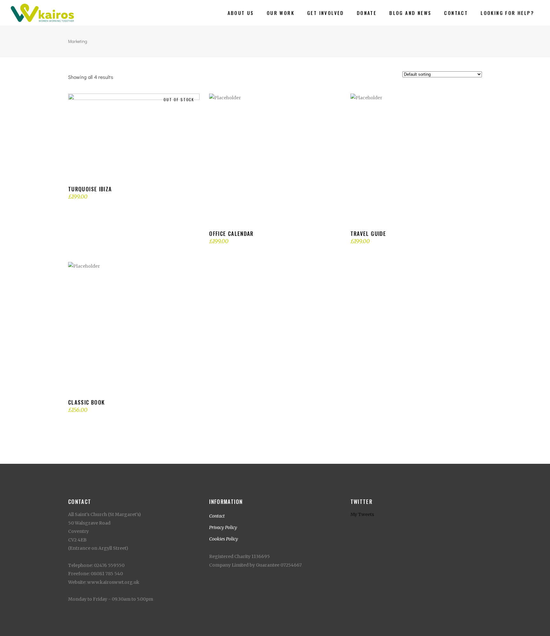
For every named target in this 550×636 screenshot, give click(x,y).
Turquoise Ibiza (90, 189)
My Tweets (362, 514)
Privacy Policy (223, 527)
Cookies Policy (223, 539)
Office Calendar (231, 233)
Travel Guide (368, 233)
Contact (217, 516)
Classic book (86, 402)
